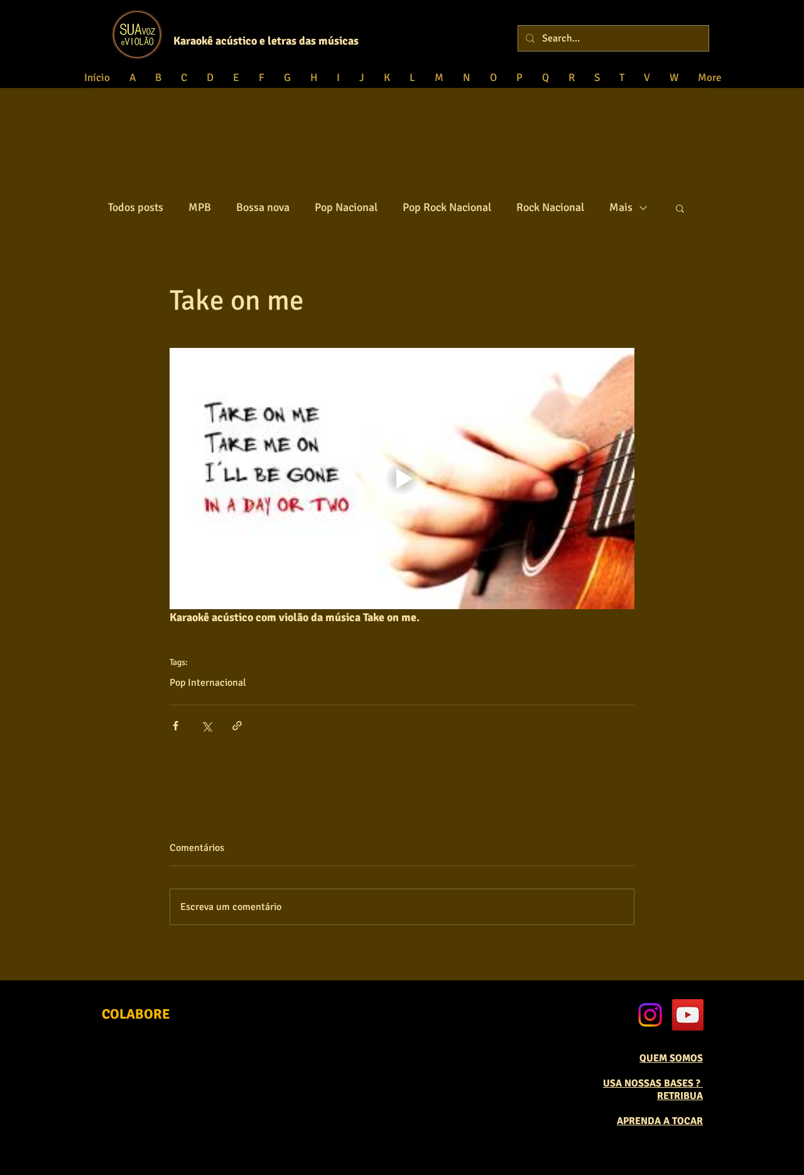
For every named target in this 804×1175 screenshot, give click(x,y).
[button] (680, 208)
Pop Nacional (346, 207)
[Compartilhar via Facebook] (176, 726)
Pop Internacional (208, 682)
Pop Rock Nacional (447, 207)
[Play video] (402, 478)
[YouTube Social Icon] (688, 1015)
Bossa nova (263, 207)
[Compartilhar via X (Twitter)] (206, 726)
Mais (621, 207)
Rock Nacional (550, 207)
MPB (199, 207)
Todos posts (135, 207)
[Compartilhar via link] (237, 726)
